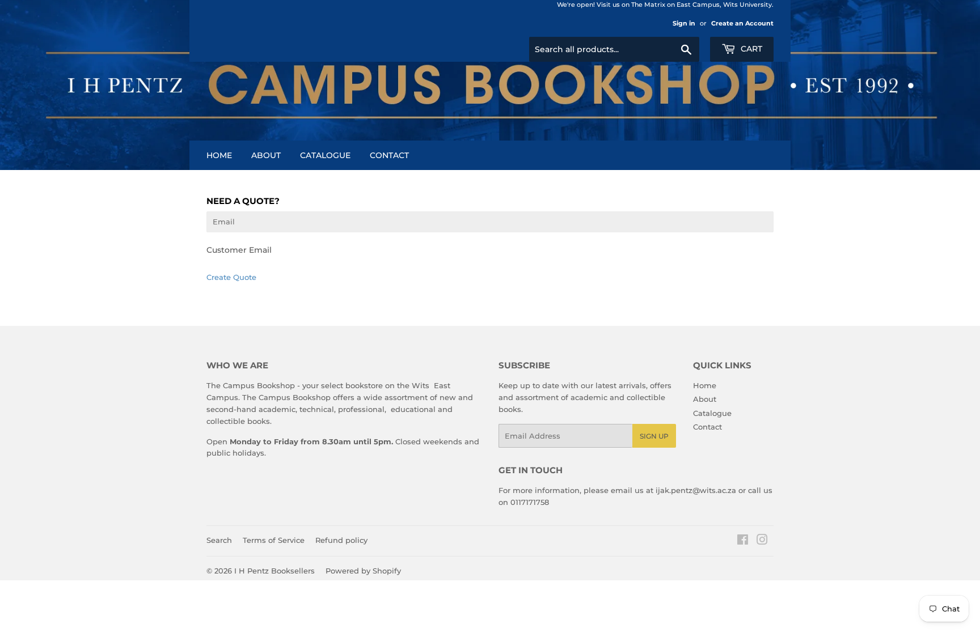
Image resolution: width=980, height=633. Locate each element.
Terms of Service (274, 540)
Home (219, 155)
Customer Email (239, 250)
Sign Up (654, 436)
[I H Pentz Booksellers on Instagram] (762, 541)
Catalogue (325, 155)
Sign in (684, 23)
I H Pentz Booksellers (274, 570)
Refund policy (341, 540)
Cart (750, 49)
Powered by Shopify (363, 570)
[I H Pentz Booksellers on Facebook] (743, 541)
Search (219, 540)
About (266, 155)
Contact (389, 155)
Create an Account (742, 23)
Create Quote (231, 277)
